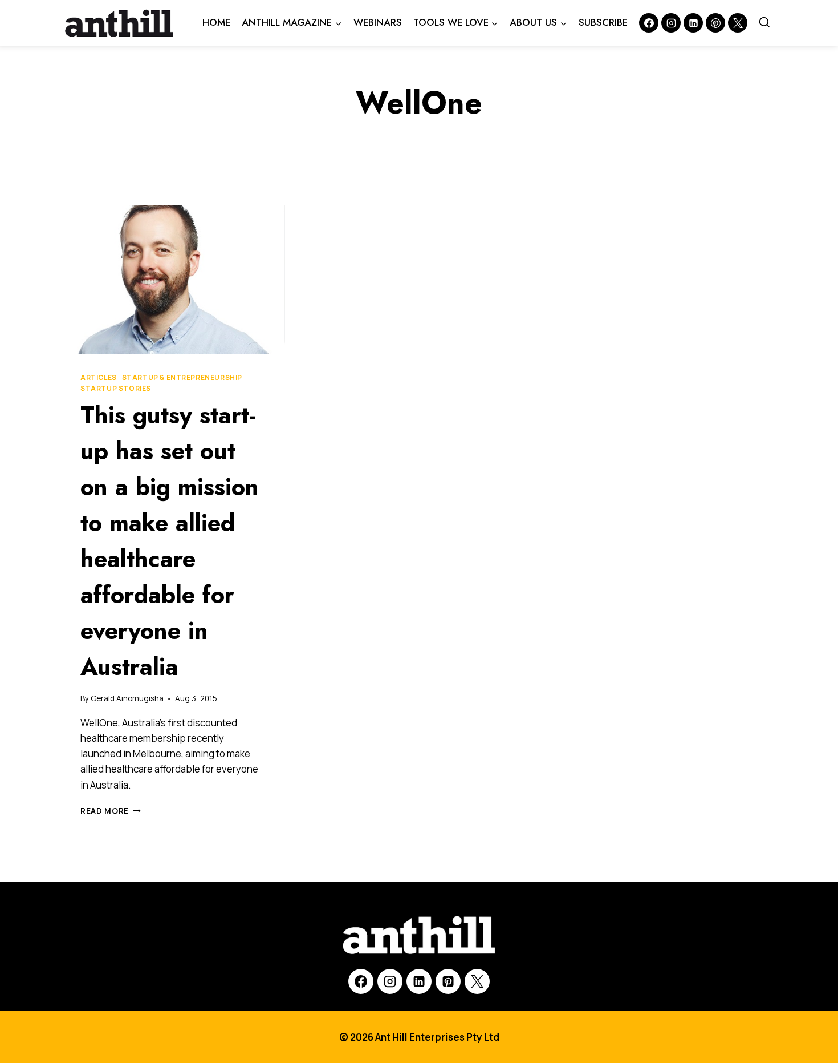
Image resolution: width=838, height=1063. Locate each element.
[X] (477, 981)
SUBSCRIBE (603, 22)
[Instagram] (671, 23)
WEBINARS (377, 22)
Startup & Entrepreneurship (182, 377)
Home (216, 22)
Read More (110, 811)
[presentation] (173, 279)
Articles (98, 377)
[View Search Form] (764, 22)
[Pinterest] (715, 23)
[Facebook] (648, 23)
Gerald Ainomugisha (127, 698)
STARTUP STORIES (115, 388)
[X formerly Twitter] (737, 23)
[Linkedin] (693, 23)
